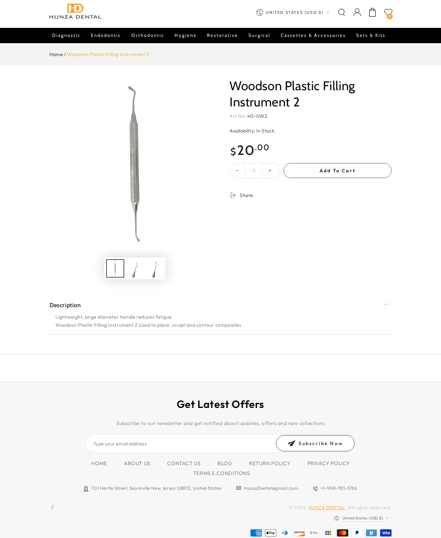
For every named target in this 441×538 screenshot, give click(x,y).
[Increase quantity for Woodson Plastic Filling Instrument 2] (270, 170)
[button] (341, 12)
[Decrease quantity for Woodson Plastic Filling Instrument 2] (237, 170)
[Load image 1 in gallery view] (115, 268)
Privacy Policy (329, 463)
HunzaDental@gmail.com (271, 488)
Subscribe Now (320, 443)
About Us (137, 463)
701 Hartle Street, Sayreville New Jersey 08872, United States (156, 488)
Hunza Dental (326, 507)
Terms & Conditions (221, 473)
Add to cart (338, 171)
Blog (225, 463)
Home (56, 54)
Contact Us (183, 463)
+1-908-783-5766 (339, 488)
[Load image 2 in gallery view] (135, 268)
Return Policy (269, 463)
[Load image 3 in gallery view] (155, 268)
